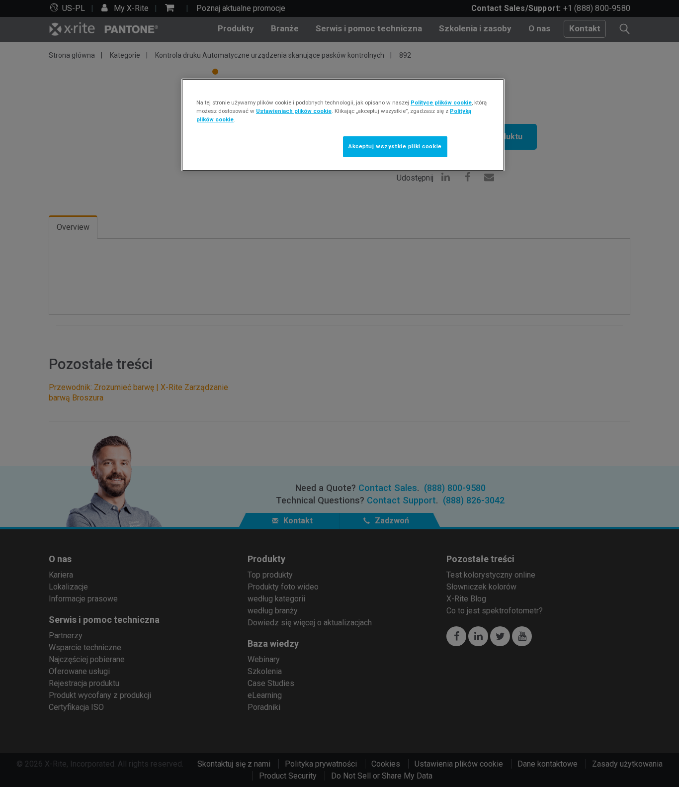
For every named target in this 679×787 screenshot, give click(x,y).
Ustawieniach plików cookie (294, 110)
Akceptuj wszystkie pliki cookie (395, 146)
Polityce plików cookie (441, 102)
